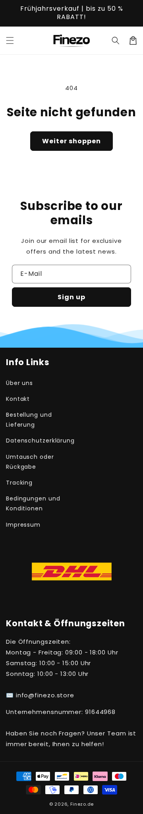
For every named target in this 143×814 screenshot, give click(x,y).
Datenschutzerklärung (37, 441)
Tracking (19, 483)
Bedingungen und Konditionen (33, 503)
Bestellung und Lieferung (29, 420)
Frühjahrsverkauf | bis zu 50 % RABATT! (71, 12)
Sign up (71, 297)
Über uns (19, 383)
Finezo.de (82, 804)
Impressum (23, 525)
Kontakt (18, 399)
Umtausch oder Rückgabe (30, 462)
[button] (10, 40)
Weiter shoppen (71, 141)
